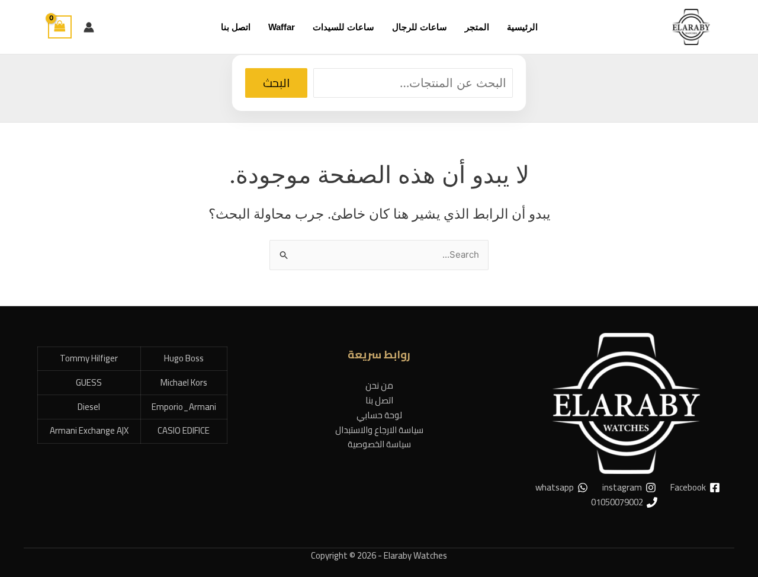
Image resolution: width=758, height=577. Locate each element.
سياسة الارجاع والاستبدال (379, 429)
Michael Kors (183, 382)
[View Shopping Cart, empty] (60, 27)
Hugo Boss (184, 358)
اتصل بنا (379, 400)
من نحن (379, 385)
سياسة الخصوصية (379, 444)
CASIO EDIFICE (184, 430)
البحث (276, 83)
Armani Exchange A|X (89, 430)
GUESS (89, 382)
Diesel (89, 406)
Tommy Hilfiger (89, 358)
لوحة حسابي (379, 415)
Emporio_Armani (184, 406)
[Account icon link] (88, 27)
